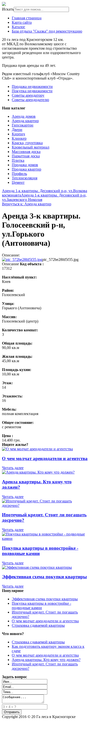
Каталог (18, 27)
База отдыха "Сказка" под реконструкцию (47, 31)
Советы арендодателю (30, 100)
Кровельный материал (30, 147)
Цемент (18, 182)
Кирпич (18, 134)
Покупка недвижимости (32, 91)
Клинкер (19, 138)
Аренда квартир (25, 121)
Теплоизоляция (24, 178)
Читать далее (13, 468)
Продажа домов (25, 165)
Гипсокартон (22, 125)
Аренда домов (24, 116)
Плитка (18, 160)
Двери (17, 129)
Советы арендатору (28, 95)
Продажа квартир (26, 169)
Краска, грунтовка (27, 143)
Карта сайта (22, 22)
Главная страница (26, 18)
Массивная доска (26, 152)
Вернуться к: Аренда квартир (26, 204)
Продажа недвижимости (32, 86)
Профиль (19, 174)
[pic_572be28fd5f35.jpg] (22, 259)
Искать (8, 9)
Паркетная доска (26, 156)
